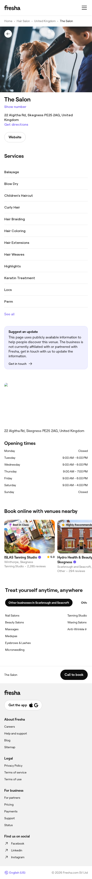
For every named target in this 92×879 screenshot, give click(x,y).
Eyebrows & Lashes (18, 643)
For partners (12, 797)
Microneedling (14, 649)
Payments (11, 811)
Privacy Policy (13, 765)
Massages (12, 629)
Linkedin (16, 850)
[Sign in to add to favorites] (49, 524)
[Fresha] (12, 8)
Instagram (17, 857)
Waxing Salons (77, 622)
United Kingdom (45, 21)
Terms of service (15, 772)
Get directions (16, 124)
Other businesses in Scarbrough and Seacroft (39, 602)
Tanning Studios (77, 615)
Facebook (17, 843)
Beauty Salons (14, 622)
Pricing (8, 804)
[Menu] (84, 7)
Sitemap (9, 747)
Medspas (11, 636)
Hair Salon (23, 21)
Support (9, 818)
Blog (7, 740)
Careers (9, 726)
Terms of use (13, 779)
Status (8, 825)
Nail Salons (12, 615)
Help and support (15, 733)
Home (8, 21)
